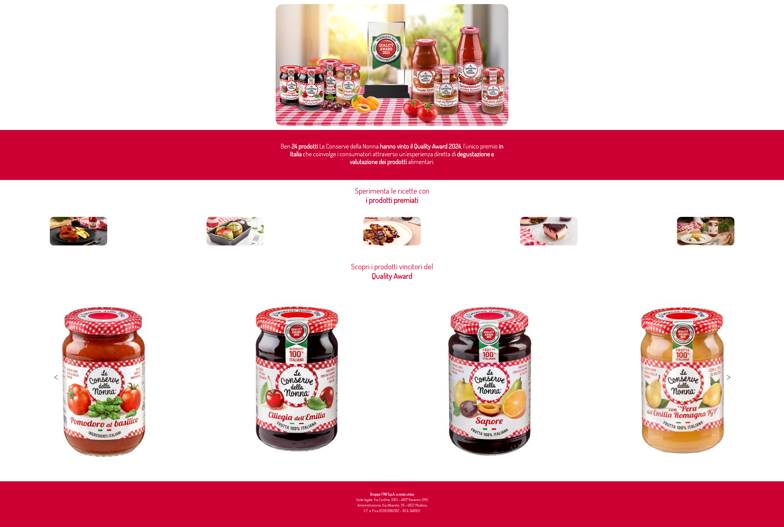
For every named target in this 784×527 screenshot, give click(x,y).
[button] (64, 377)
